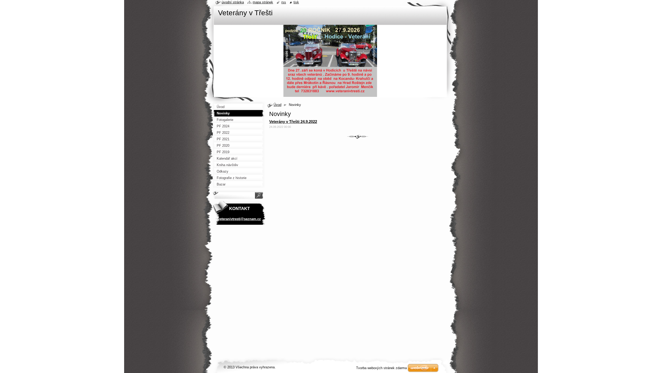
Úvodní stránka (233, 2)
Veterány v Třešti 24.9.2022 (293, 121)
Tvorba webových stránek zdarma (381, 368)
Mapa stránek (263, 2)
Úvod (277, 105)
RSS (283, 2)
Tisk (296, 2)
